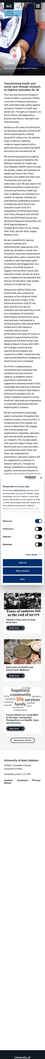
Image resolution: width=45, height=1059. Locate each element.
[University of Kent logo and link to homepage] (9, 6)
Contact (8, 780)
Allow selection (22, 571)
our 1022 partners (18, 490)
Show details (31, 555)
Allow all (22, 563)
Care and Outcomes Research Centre (12, 13)
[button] (38, 6)
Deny (22, 579)
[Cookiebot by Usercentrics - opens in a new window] (26, 477)
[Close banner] (41, 478)
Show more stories (22, 740)
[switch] (38, 529)
